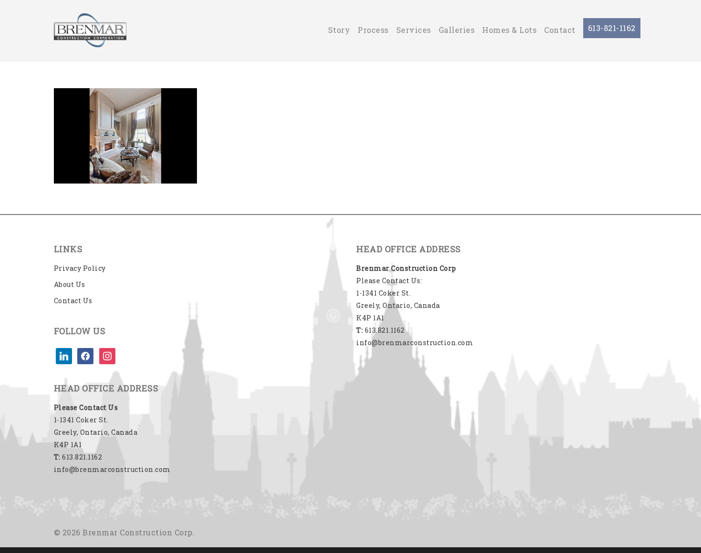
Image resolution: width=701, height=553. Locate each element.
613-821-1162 (612, 28)
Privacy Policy (80, 268)
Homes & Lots (509, 30)
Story (339, 30)
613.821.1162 (78, 456)
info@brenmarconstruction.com (112, 469)
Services (413, 30)
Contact (560, 30)
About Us (69, 284)
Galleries (457, 30)
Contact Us (73, 300)
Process (373, 30)
